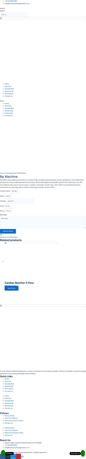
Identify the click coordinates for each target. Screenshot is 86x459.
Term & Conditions (11, 418)
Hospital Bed (9, 89)
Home (7, 84)
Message (3, 215)
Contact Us (9, 96)
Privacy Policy (9, 416)
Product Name (5, 191)
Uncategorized (11, 173)
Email (2, 206)
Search (2, 8)
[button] (43, 101)
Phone (2, 211)
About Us (8, 86)
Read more (12, 288)
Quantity (3, 201)
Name (2, 196)
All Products (9, 94)
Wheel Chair (9, 91)
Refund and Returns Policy (14, 421)
